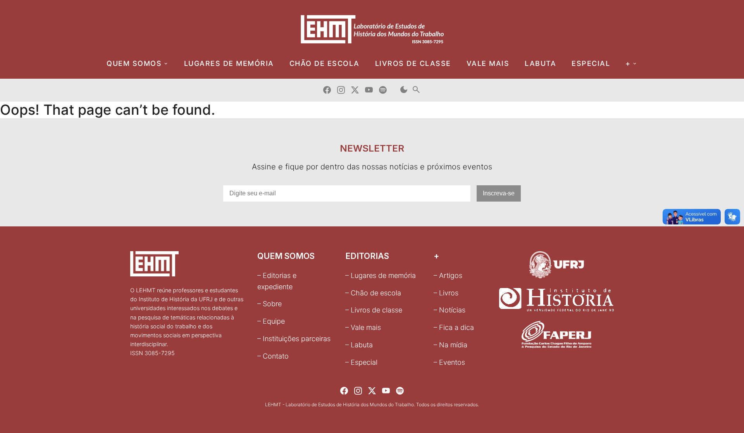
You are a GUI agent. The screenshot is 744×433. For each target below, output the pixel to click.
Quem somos (134, 63)
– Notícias (449, 310)
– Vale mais (363, 327)
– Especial (361, 362)
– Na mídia (450, 345)
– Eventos (449, 362)
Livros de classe (413, 63)
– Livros (446, 293)
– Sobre (269, 304)
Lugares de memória (229, 63)
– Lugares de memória (380, 275)
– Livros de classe (373, 310)
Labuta (540, 63)
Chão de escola (324, 63)
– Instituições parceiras (294, 339)
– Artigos (448, 275)
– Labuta (359, 345)
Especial (591, 63)
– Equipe (271, 321)
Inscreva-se (499, 193)
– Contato (273, 356)
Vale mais (488, 63)
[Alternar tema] (403, 90)
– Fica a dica (454, 327)
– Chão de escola (373, 293)
